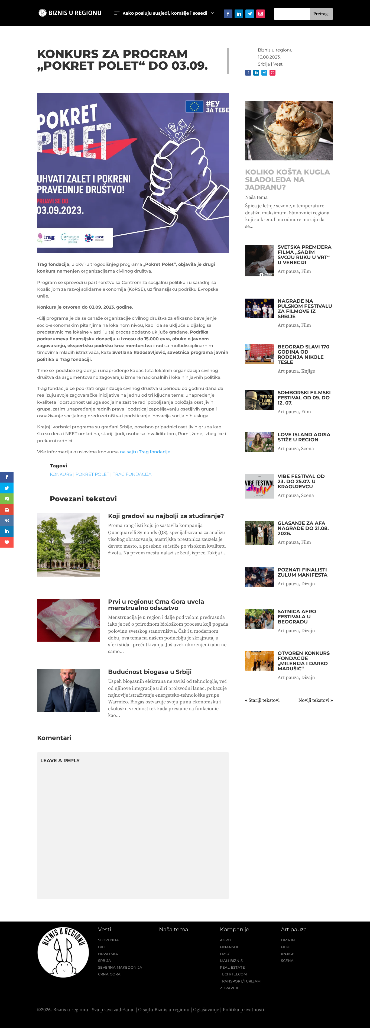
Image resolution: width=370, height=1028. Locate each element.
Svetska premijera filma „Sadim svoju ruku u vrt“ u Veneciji (305, 255)
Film (306, 271)
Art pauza (288, 271)
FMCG (225, 954)
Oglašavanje (206, 1010)
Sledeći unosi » (317, 700)
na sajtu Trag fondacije (145, 451)
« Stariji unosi (260, 700)
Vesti (278, 64)
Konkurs (61, 474)
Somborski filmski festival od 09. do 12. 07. (304, 398)
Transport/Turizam (240, 981)
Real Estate (232, 967)
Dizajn (308, 584)
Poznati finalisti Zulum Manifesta (302, 572)
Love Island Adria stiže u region (304, 437)
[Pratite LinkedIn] (239, 13)
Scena (307, 448)
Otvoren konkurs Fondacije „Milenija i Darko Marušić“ (304, 661)
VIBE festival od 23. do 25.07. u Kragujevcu (301, 481)
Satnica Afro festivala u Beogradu (297, 617)
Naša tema (256, 197)
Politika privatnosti (243, 1010)
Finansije (229, 947)
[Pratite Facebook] (228, 13)
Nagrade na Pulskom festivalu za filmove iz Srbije (305, 308)
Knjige (308, 371)
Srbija (264, 64)
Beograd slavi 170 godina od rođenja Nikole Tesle (303, 354)
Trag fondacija (132, 474)
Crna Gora (109, 974)
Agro (225, 940)
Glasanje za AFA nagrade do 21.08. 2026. (303, 528)
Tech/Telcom (233, 974)
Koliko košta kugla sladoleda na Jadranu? (287, 180)
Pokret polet (92, 474)
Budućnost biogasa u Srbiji (150, 671)
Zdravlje (229, 988)
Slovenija (108, 940)
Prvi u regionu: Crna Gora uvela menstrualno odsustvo (156, 605)
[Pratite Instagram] (260, 13)
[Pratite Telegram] (249, 13)
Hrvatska (108, 954)
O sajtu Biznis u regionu (164, 1010)
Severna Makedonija (120, 967)
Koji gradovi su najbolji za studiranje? (166, 516)
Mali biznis (231, 960)
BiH (101, 947)
